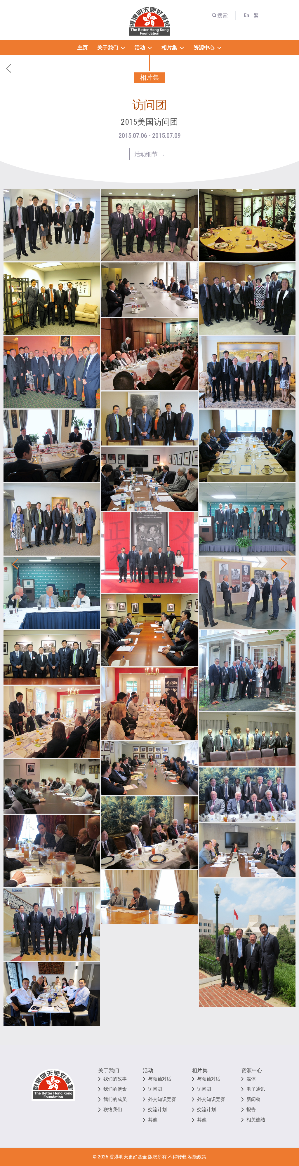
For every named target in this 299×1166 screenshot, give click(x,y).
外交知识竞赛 (162, 1099)
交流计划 (157, 1109)
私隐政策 (197, 1157)
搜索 (222, 15)
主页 (82, 47)
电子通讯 (255, 1089)
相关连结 (255, 1120)
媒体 (251, 1079)
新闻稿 (253, 1099)
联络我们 (112, 1109)
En (246, 15)
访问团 (155, 1089)
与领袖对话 (159, 1079)
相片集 (200, 1070)
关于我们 (108, 1070)
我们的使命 (115, 1089)
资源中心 (251, 1070)
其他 (152, 1120)
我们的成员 (115, 1099)
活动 (148, 1070)
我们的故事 (115, 1079)
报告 (251, 1109)
